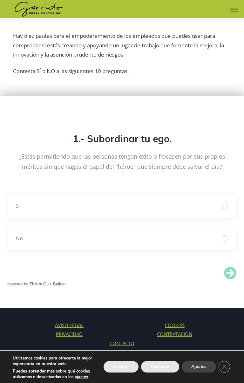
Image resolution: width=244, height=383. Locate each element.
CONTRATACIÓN (174, 334)
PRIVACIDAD (69, 334)
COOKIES (175, 325)
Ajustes (199, 367)
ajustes (81, 377)
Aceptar (121, 367)
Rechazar (160, 367)
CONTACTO (122, 343)
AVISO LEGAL (69, 325)
